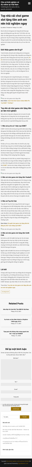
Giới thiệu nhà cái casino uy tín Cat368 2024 (14, 426)
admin (4, 27)
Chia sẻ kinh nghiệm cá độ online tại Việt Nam (17, 461)
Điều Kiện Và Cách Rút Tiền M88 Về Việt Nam (16, 309)
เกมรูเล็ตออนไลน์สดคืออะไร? (10, 438)
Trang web (16, 396)
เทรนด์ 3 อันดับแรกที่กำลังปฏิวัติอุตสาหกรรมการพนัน (16, 434)
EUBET (5, 165)
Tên (16, 381)
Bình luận (16, 358)
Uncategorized (5, 291)
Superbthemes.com (23, 463)
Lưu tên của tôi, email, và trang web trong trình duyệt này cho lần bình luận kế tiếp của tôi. (15, 405)
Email (16, 389)
